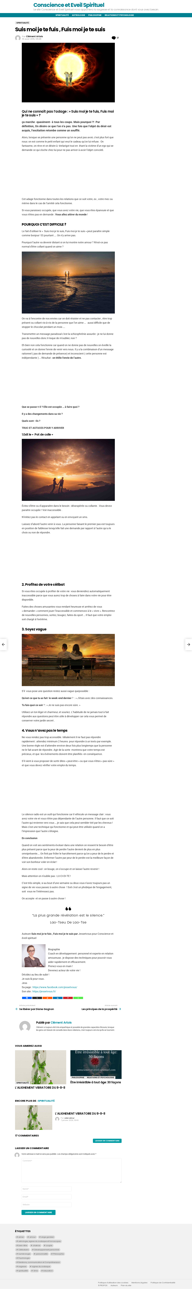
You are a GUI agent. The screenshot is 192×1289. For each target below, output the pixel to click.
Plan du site (126, 1285)
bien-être (22, 1245)
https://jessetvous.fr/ (44, 991)
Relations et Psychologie (100, 1077)
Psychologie (24, 1258)
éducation (48, 1270)
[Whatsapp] (78, 998)
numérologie (24, 1254)
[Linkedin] (58, 998)
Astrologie (78, 15)
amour (33, 1237)
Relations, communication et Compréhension (39, 1262)
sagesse (22, 1266)
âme (35, 1270)
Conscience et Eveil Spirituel (68, 5)
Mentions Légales (139, 1283)
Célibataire (23, 1249)
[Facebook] (27, 998)
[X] (37, 998)
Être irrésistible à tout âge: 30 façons (95, 1082)
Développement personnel (46, 1249)
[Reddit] (47, 998)
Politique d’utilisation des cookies (113, 1283)
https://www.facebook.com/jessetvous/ (55, 987)
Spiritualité (62, 15)
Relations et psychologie (119, 15)
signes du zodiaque (41, 1266)
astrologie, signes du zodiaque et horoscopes (39, 1241)
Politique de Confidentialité (163, 1283)
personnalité (42, 1254)
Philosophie (94, 15)
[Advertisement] (68, 174)
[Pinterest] (68, 998)
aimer (21, 1237)
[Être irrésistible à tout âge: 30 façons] (96, 1064)
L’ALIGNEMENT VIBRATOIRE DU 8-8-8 (40, 1088)
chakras (36, 1245)
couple (49, 1245)
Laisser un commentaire (107, 1141)
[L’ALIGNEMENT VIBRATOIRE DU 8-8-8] (40, 1067)
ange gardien (47, 1237)
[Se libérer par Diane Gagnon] (3, 644)
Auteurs (114, 1285)
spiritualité (23, 1270)
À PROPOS (102, 1285)
